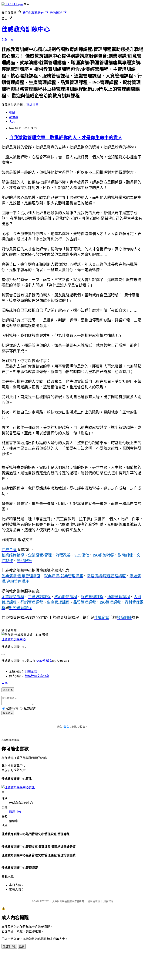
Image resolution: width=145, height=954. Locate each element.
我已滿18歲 (9, 946)
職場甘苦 (32, 105)
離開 (21, 946)
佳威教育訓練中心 (26, 29)
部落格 (13, 117)
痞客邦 (40, 660)
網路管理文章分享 (37, 676)
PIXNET (44, 901)
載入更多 (8, 690)
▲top (5, 682)
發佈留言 (8, 713)
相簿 (12, 112)
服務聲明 (108, 901)
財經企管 (31, 671)
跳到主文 (8, 39)
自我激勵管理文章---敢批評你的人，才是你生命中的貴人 (65, 137)
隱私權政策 (94, 901)
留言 (49, 660)
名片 (12, 121)
